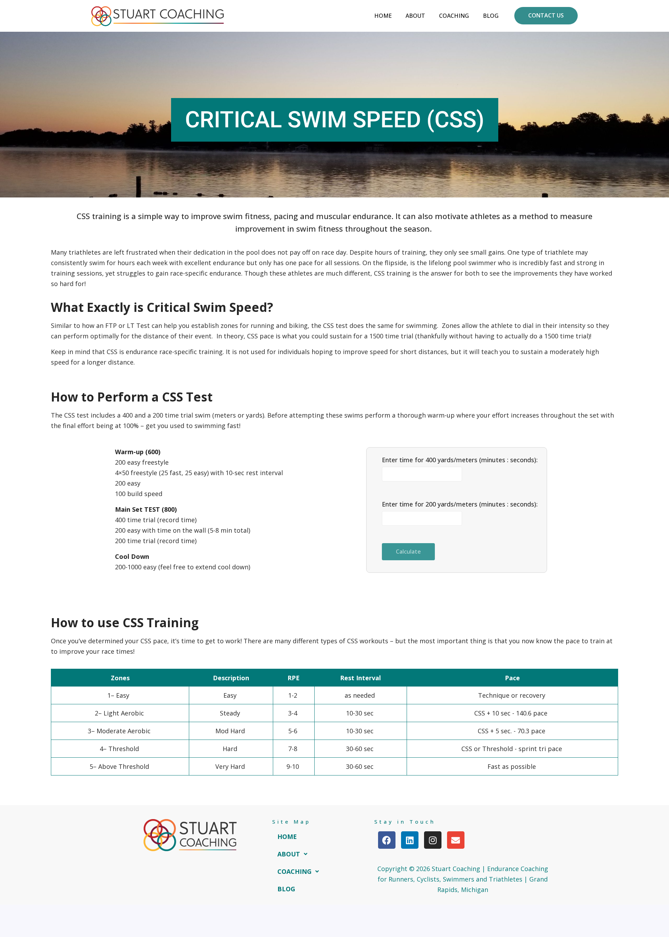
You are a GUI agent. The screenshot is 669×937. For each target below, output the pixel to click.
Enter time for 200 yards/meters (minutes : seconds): (460, 504)
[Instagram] (432, 840)
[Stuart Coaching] (157, 15)
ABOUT (288, 854)
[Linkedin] (409, 840)
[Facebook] (386, 840)
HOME (287, 836)
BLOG (286, 889)
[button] (294, 854)
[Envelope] (455, 840)
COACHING (294, 871)
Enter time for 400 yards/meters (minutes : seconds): (460, 460)
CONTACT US (546, 15)
